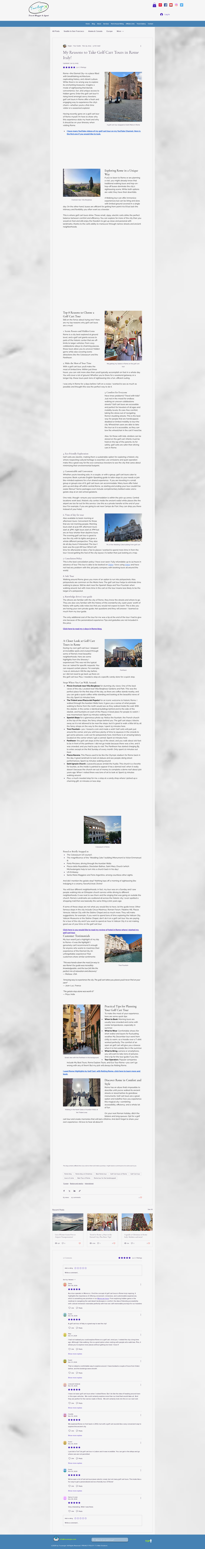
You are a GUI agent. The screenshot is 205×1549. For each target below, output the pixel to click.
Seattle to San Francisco (74, 31)
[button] (154, 5)
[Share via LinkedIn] (74, 1163)
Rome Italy (68, 1146)
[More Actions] (140, 1257)
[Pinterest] (160, 5)
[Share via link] (80, 1163)
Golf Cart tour (135, 1146)
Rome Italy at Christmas (83, 1146)
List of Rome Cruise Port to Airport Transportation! (65, 1208)
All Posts (55, 31)
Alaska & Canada (95, 31)
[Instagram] (176, 5)
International (89, 1156)
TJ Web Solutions (101, 1518)
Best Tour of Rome (83, 1150)
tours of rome (69, 1150)
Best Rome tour (101, 1146)
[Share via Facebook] (64, 1163)
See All (150, 1182)
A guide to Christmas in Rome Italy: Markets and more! (135, 1208)
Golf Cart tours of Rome (118, 1146)
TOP (147, 1513)
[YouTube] (171, 5)
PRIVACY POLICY (88, 1518)
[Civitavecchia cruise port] (67, 1194)
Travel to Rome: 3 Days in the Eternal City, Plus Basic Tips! (101, 1208)
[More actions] (140, 46)
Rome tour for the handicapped (105, 1150)
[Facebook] (165, 5)
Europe (110, 31)
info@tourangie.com (68, 1512)
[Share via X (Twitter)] (69, 1163)
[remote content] (102, 152)
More (119, 31)
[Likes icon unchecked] (69, 1280)
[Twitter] (181, 5)
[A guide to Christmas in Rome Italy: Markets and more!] (137, 1194)
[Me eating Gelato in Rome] (102, 1194)
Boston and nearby (76, 1156)
